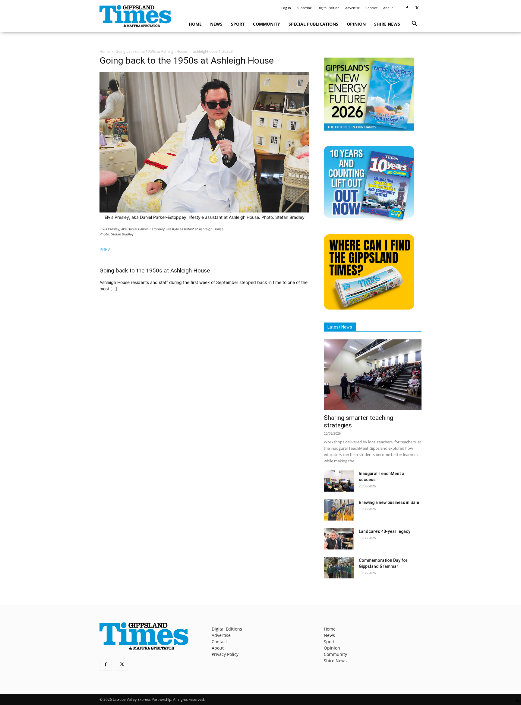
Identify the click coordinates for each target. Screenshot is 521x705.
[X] (417, 8)
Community (266, 24)
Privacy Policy (225, 654)
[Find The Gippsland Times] (369, 308)
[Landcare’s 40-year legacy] (339, 538)
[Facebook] (407, 8)
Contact (371, 7)
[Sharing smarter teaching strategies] (373, 374)
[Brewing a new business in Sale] (339, 510)
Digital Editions (227, 629)
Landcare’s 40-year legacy (384, 531)
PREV (104, 249)
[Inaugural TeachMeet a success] (339, 481)
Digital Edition (328, 7)
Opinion (356, 24)
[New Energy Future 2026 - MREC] (369, 131)
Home (195, 24)
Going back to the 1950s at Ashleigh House (151, 51)
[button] (414, 24)
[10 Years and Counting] (369, 219)
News (216, 24)
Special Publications (313, 24)
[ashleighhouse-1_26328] (204, 210)
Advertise (352, 7)
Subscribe (304, 7)
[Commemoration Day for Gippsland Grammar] (339, 567)
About (388, 7)
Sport (238, 24)
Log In (286, 7)
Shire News (387, 24)
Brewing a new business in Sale (389, 502)
